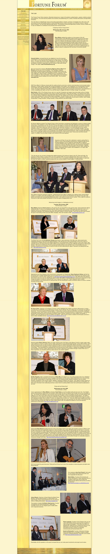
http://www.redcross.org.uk (40, 247)
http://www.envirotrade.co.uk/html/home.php (78, 483)
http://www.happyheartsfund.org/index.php (57, 437)
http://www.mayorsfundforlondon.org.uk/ (56, 315)
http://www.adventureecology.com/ (73, 534)
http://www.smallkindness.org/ (51, 401)
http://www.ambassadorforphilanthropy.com (64, 276)
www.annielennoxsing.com (78, 212)
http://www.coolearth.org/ (52, 501)
